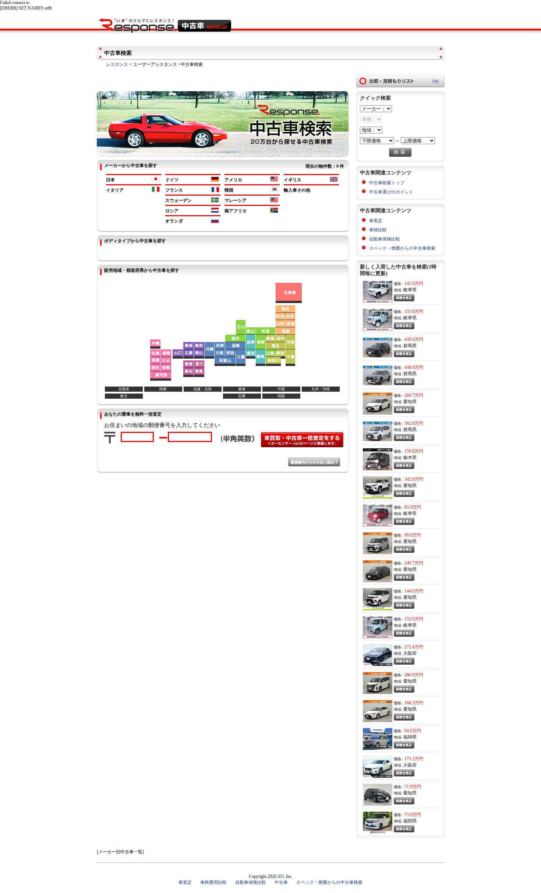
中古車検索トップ (386, 182)
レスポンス (117, 64)
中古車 (281, 882)
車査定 (375, 220)
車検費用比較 (213, 882)
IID (280, 876)
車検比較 (378, 229)
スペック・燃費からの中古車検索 (402, 248)
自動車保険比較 (384, 239)
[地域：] (371, 130)
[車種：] (371, 119)
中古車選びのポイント (391, 192)
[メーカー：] (376, 108)
